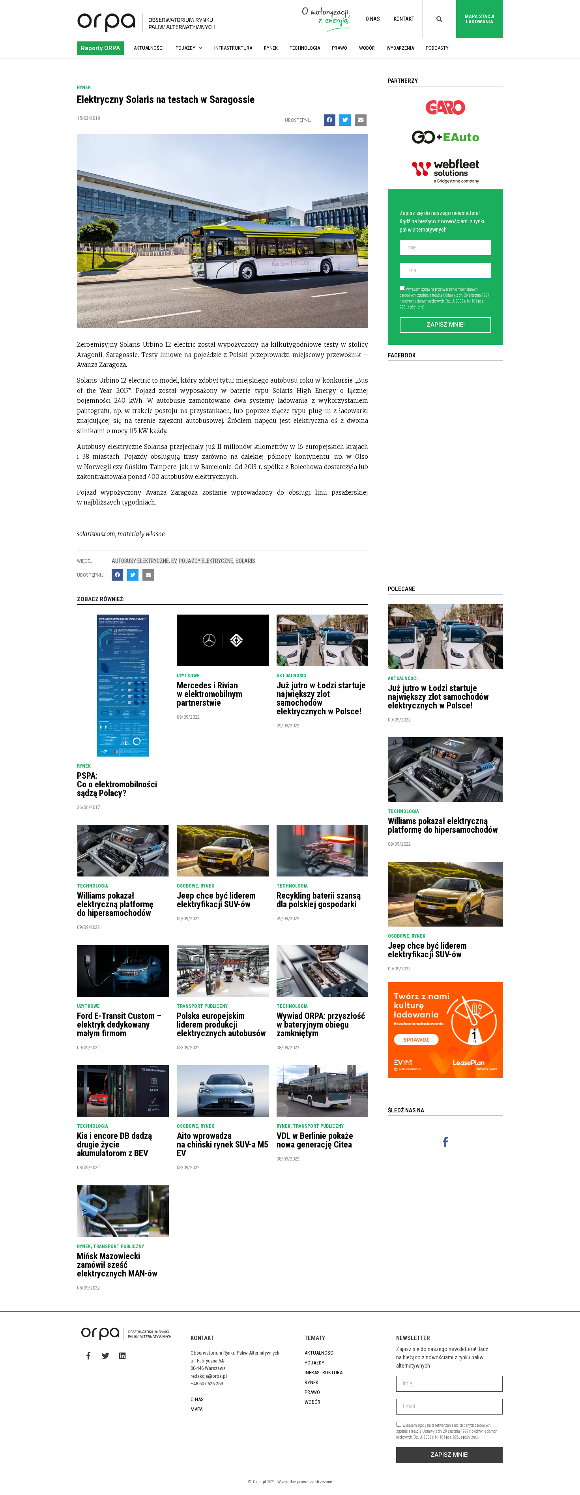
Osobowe (187, 886)
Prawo (339, 48)
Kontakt (404, 19)
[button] (100, 48)
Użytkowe (188, 675)
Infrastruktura (233, 48)
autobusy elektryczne (140, 561)
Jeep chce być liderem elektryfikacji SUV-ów (216, 900)
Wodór (367, 48)
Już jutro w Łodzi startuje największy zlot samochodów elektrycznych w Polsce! (321, 698)
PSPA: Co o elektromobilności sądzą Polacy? (117, 784)
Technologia (305, 48)
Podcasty (437, 48)
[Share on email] (360, 120)
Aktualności (149, 48)
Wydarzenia (400, 48)
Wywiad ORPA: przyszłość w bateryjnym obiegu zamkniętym (321, 1024)
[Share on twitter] (345, 120)
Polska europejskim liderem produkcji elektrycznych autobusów (221, 1024)
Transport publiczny (202, 1006)
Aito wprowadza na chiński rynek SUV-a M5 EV (222, 1144)
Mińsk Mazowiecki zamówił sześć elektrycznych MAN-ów (117, 1264)
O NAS (373, 19)
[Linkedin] (122, 1355)
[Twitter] (105, 1355)
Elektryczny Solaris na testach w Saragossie (165, 99)
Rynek (271, 48)
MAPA (196, 1409)
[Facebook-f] (445, 1141)
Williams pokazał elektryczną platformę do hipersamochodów (115, 904)
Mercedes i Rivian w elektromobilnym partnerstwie (209, 694)
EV (173, 561)
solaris (245, 561)
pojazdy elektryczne (206, 561)
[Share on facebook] (329, 120)
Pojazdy (185, 48)
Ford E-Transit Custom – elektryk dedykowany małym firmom (119, 1024)
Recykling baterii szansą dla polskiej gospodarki (319, 900)
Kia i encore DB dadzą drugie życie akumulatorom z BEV (114, 1144)
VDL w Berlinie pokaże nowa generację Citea (315, 1140)
